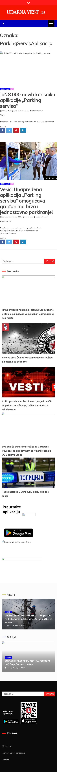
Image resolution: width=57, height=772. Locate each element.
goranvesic (14, 228)
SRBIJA (8, 612)
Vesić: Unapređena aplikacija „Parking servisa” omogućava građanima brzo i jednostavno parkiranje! (26, 200)
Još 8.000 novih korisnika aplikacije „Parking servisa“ (27, 100)
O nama (5, 759)
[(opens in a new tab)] (28, 161)
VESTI (11, 594)
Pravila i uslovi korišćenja (13, 752)
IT (12, 89)
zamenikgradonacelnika (28, 230)
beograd (13, 122)
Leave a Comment (47, 122)
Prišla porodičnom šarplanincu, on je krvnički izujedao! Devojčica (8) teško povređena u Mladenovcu (27, 405)
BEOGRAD (5, 89)
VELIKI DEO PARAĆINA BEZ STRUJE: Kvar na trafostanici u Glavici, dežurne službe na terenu (28, 619)
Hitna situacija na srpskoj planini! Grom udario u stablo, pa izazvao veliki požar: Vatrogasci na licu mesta (28, 313)
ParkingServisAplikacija (27, 122)
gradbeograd (25, 228)
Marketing (7, 746)
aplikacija (6, 122)
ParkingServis (36, 228)
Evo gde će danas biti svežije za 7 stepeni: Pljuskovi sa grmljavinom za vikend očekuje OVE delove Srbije (26, 450)
